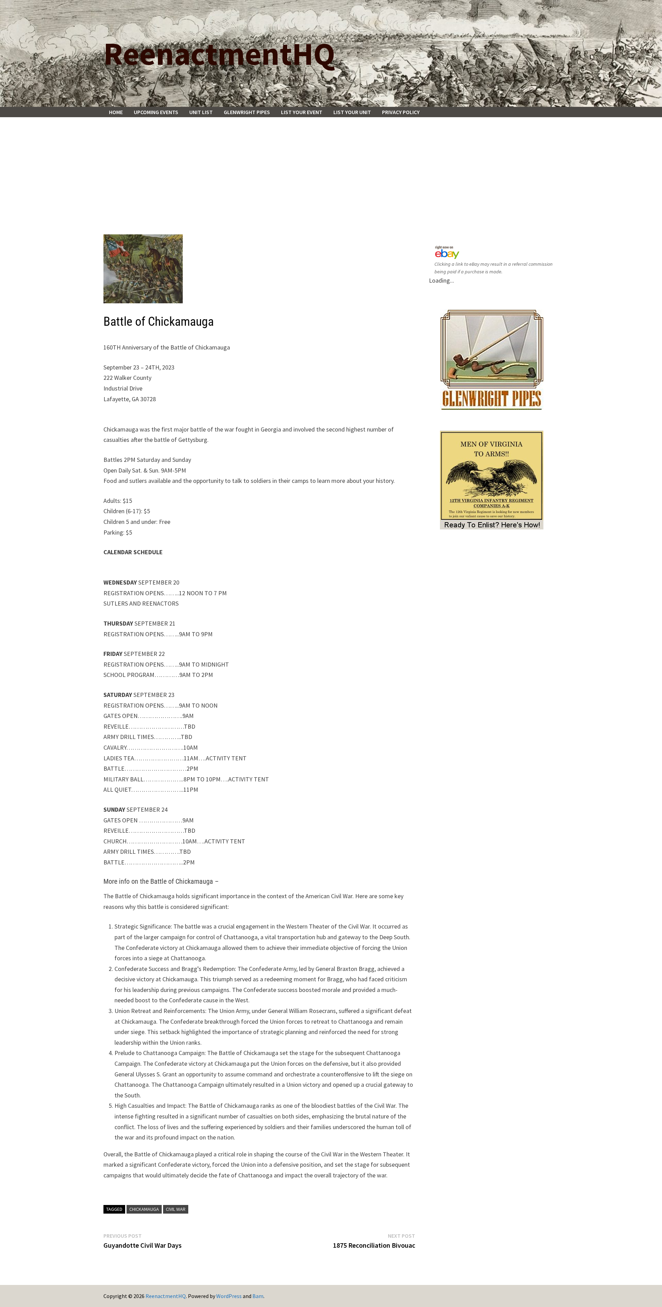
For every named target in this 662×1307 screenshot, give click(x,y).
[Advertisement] (331, 169)
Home (116, 112)
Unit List (201, 112)
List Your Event (301, 112)
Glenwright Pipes (247, 112)
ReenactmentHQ (219, 53)
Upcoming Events (156, 112)
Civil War (175, 1209)
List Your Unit (352, 112)
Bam (257, 1296)
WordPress (229, 1296)
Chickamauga (144, 1209)
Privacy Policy (401, 112)
